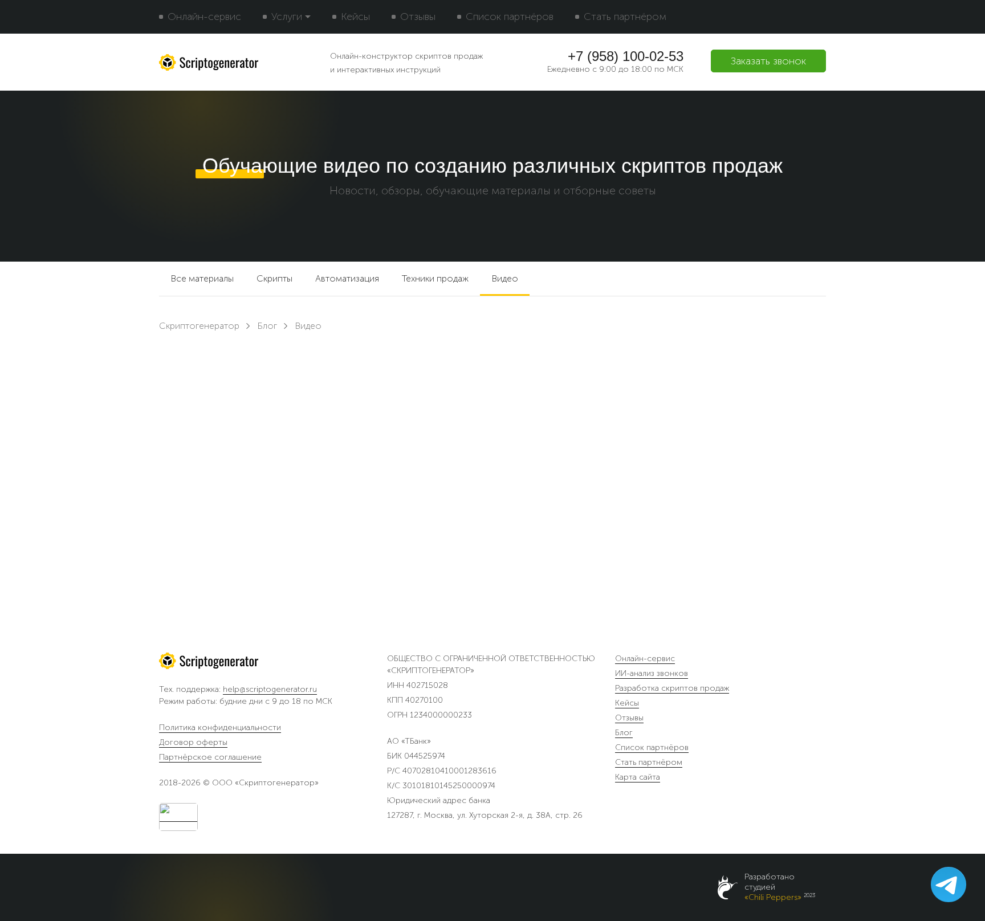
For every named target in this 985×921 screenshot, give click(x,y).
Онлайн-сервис (204, 16)
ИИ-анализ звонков (651, 673)
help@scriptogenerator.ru (270, 689)
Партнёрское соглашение (210, 757)
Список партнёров (509, 16)
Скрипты (274, 278)
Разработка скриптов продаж (672, 688)
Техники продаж (435, 278)
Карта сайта (637, 777)
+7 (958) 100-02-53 (625, 56)
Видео (504, 278)
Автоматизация (347, 278)
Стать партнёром (625, 16)
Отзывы (417, 16)
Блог (267, 325)
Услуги (286, 16)
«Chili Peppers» (772, 897)
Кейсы (355, 16)
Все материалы (202, 278)
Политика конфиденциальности (220, 727)
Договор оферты (193, 742)
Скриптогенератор (199, 325)
